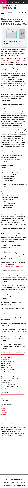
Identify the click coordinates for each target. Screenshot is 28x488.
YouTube (3, 414)
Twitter (3, 408)
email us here (4, 402)
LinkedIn (3, 410)
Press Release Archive (16, 479)
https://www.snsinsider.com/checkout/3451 (12, 354)
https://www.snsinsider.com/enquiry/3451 (12, 266)
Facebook (3, 406)
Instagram (4, 412)
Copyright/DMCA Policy (9, 485)
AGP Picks (3, 2)
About (7, 479)
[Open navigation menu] (2, 12)
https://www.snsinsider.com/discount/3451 (13, 394)
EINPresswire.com (6, 60)
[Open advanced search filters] (22, 12)
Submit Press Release (8, 482)
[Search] (19, 12)
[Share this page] (26, 12)
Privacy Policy (21, 485)
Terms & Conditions (20, 482)
